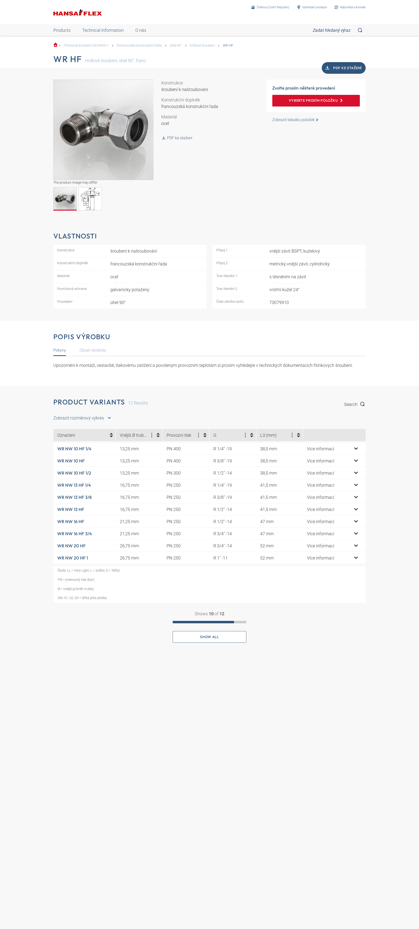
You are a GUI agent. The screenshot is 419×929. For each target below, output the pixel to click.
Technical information (103, 30)
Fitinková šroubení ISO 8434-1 (86, 45)
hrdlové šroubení (202, 45)
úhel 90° (176, 45)
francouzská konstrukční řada (139, 45)
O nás (140, 30)
